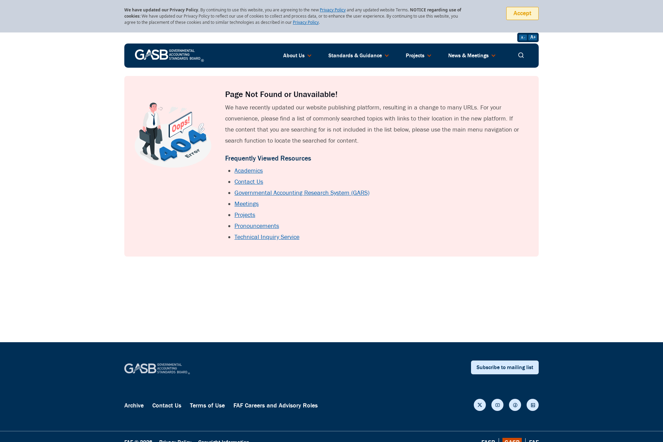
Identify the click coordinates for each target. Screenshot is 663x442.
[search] (521, 55)
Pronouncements (256, 226)
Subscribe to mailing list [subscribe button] (505, 367)
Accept (522, 13)
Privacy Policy (333, 10)
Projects (244, 215)
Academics (248, 171)
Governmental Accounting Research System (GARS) (301, 193)
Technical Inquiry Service (266, 237)
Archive (134, 406)
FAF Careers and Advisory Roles (275, 406)
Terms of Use (207, 406)
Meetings (246, 204)
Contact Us (248, 182)
